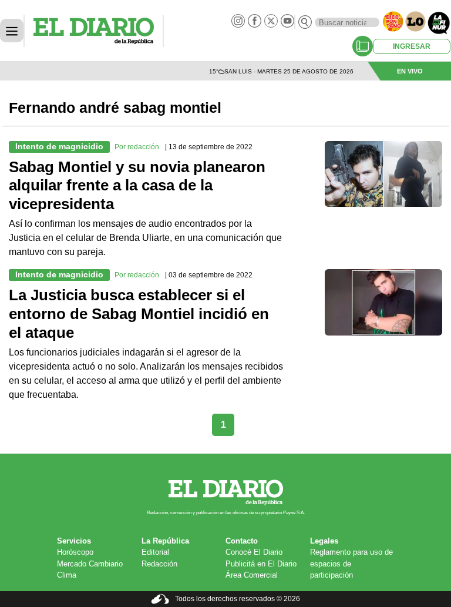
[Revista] (362, 46)
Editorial (155, 552)
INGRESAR (411, 46)
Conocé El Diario (254, 552)
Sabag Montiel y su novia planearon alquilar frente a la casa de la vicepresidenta (137, 185)
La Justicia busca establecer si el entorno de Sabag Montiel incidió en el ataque (139, 313)
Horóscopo (75, 552)
